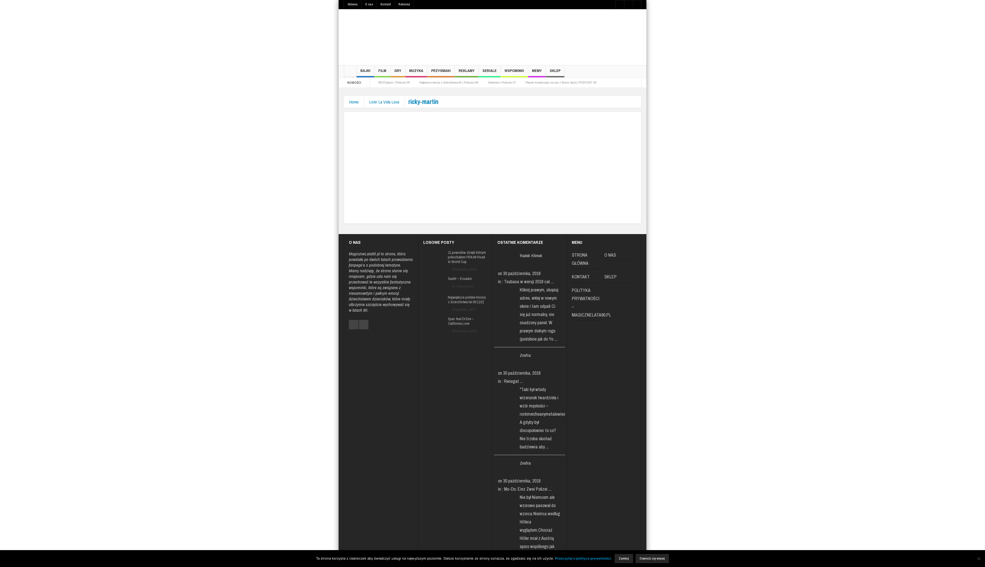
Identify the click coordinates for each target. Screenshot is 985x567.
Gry (397, 70)
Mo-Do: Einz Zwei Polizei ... (527, 489)
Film (382, 70)
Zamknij (624, 558)
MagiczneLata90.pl (364, 254)
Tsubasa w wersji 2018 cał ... (529, 281)
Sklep (555, 70)
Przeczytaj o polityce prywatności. (583, 558)
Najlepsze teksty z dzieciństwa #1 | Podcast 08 (448, 82)
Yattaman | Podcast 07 (502, 82)
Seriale (489, 70)
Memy (537, 70)
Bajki (365, 70)
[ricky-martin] (426, 162)
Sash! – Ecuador (460, 278)
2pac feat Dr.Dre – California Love (461, 321)
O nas (369, 4)
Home (354, 102)
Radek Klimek (531, 255)
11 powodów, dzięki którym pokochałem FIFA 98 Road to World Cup (467, 257)
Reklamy (467, 70)
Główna (353, 4)
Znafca (525, 355)
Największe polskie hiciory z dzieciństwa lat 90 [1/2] (467, 299)
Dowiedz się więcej (652, 558)
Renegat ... (513, 381)
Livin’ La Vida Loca (384, 102)
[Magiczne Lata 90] (382, 37)
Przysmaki (441, 70)
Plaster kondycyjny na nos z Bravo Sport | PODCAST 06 (561, 82)
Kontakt (385, 4)
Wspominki (514, 70)
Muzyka (416, 70)
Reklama (404, 4)
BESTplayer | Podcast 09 (394, 82)
